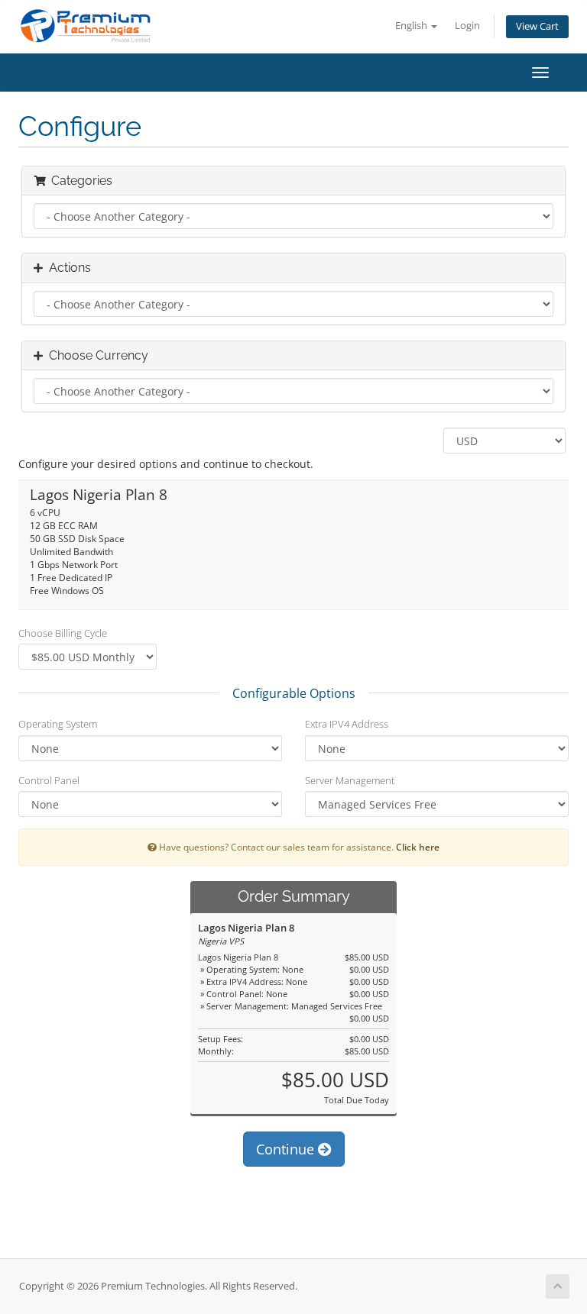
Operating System (57, 724)
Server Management (349, 780)
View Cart (537, 26)
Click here (417, 847)
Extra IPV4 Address (346, 724)
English (412, 25)
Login (467, 25)
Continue (287, 1149)
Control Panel (48, 780)
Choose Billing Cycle (62, 633)
